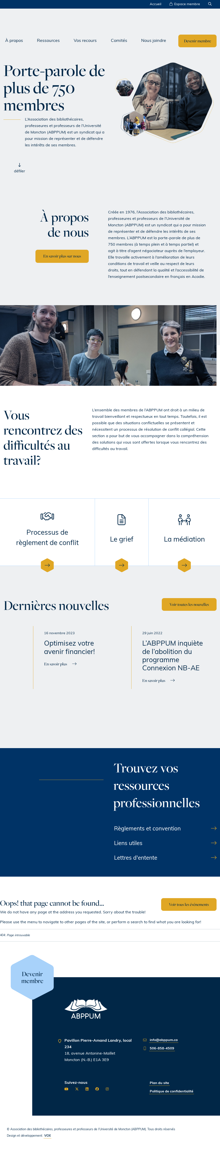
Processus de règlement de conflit (47, 538)
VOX (47, 1136)
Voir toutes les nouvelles (189, 604)
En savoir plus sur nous (62, 256)
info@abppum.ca (164, 1040)
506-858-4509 (162, 1048)
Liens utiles (128, 844)
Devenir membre (197, 41)
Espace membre (187, 4)
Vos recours (85, 41)
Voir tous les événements (189, 904)
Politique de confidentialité (171, 1091)
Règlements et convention (147, 829)
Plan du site (159, 1083)
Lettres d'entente (135, 858)
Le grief (121, 539)
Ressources (48, 41)
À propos (14, 41)
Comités (119, 41)
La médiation (184, 539)
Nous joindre (153, 41)
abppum (41, 21)
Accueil (155, 4)
